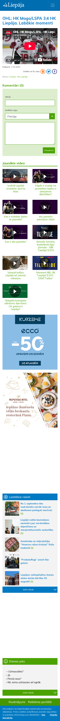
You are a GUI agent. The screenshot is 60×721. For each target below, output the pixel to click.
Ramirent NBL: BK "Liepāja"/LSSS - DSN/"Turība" (45, 275)
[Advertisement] (30, 461)
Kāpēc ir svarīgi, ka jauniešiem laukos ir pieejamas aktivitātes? (45, 190)
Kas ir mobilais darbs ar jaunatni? (15, 218)
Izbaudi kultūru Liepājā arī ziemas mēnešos (16, 275)
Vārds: (8, 97)
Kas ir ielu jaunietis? (15, 241)
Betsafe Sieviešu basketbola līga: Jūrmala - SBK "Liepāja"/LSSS (46, 246)
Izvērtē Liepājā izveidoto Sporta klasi (15, 188)
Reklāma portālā (40, 702)
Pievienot (49, 150)
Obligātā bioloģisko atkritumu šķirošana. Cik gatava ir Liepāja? (15, 305)
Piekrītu (53, 715)
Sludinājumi (16, 702)
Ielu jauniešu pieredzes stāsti (45, 218)
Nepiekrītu (7, 718)
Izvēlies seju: (11, 110)
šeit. (43, 715)
